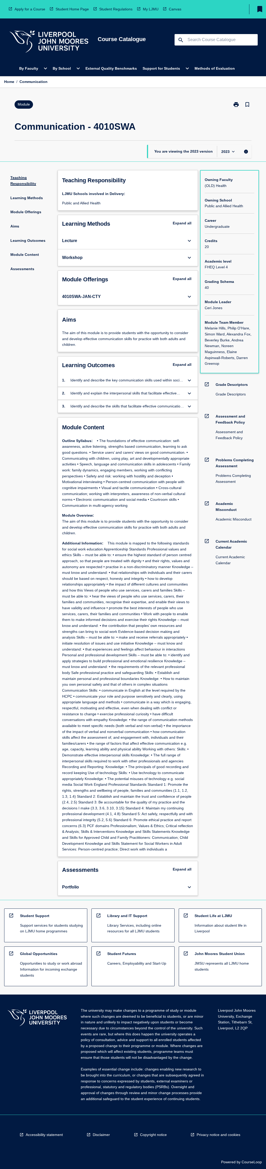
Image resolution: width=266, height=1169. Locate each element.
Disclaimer (101, 1135)
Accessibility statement (44, 1135)
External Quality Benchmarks (111, 68)
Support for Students (161, 68)
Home (9, 82)
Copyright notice (153, 1135)
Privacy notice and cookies (218, 1135)
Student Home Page (72, 9)
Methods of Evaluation (215, 68)
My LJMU (150, 9)
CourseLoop (252, 1162)
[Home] (48, 42)
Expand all (182, 223)
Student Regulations (115, 9)
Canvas (175, 9)
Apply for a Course (30, 9)
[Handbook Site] (37, 1018)
